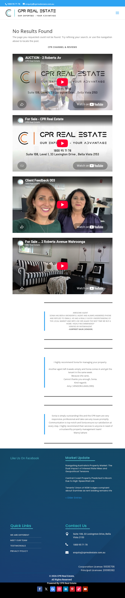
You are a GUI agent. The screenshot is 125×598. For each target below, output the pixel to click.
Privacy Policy (19, 552)
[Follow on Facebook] (39, 589)
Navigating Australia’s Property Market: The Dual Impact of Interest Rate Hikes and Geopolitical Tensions (88, 468)
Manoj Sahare (80, 432)
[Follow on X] (46, 589)
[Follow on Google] (52, 589)
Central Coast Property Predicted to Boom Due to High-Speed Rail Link (88, 480)
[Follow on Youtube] (85, 589)
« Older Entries (73, 497)
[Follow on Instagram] (59, 589)
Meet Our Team (18, 541)
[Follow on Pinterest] (72, 589)
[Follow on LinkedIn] (65, 589)
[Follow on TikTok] (78, 589)
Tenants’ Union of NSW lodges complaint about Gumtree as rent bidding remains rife (88, 489)
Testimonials (18, 546)
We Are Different (19, 535)
